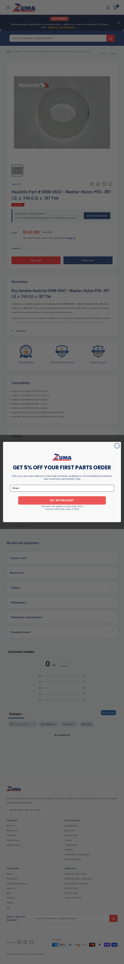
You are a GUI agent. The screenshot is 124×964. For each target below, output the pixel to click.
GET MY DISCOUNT (62, 500)
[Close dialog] (117, 445)
